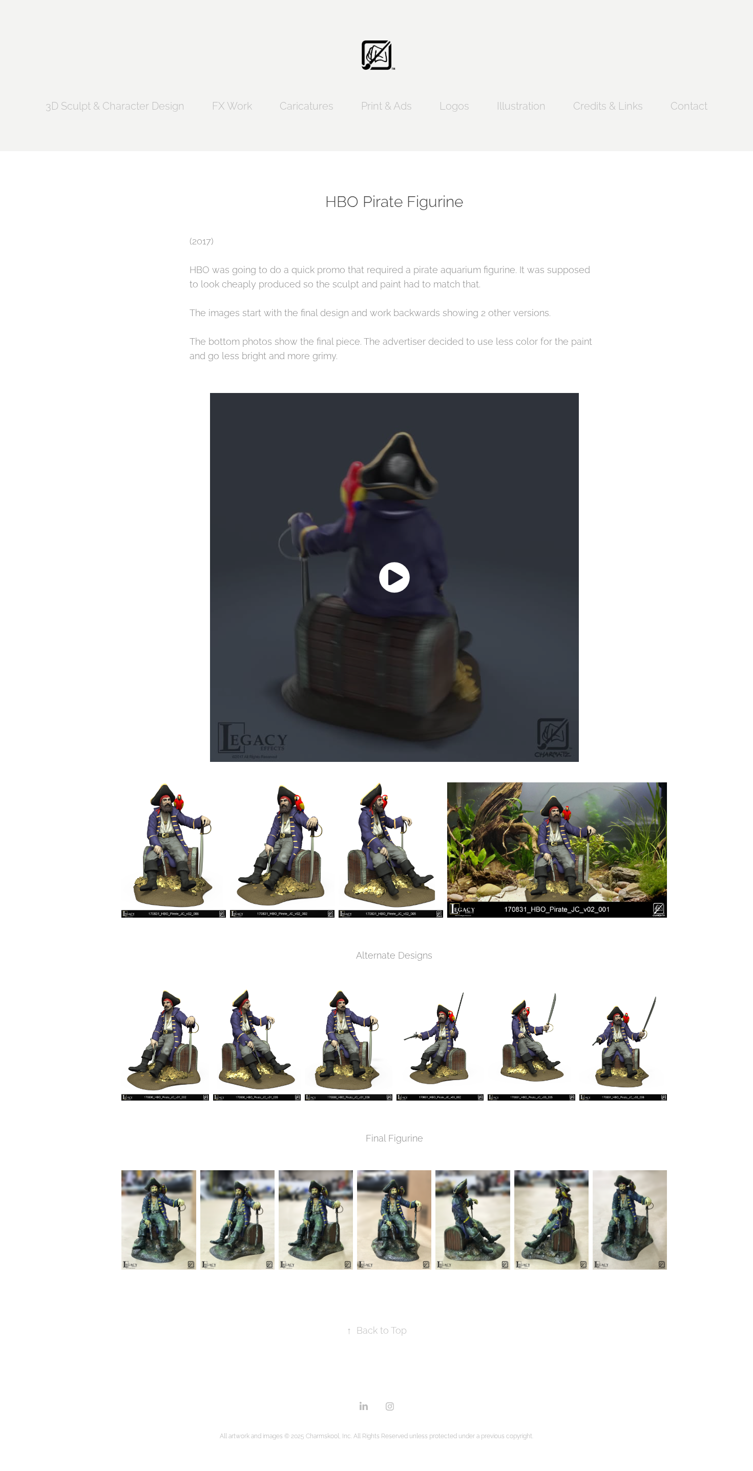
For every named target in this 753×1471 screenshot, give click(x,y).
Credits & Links (608, 105)
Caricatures (306, 105)
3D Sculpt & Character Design (115, 105)
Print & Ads (386, 105)
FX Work (232, 105)
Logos (454, 105)
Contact (689, 105)
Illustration (521, 105)
